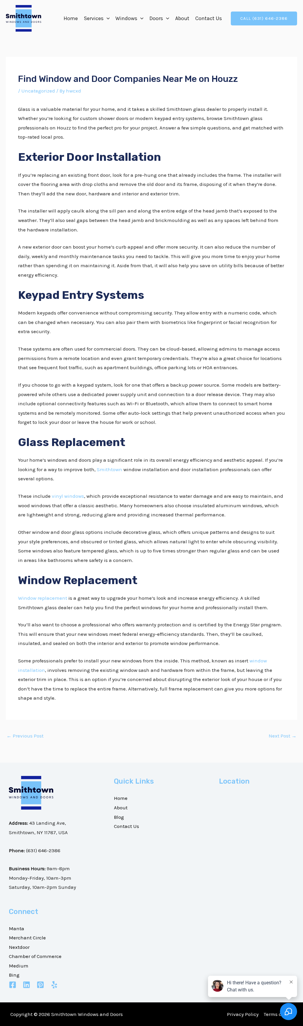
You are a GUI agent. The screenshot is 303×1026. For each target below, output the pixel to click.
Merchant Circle (27, 938)
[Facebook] (12, 984)
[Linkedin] (26, 984)
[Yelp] (54, 984)
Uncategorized (38, 91)
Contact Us (208, 18)
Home (71, 18)
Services (94, 18)
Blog (119, 817)
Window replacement (42, 598)
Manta (16, 928)
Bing (14, 975)
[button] (107, 18)
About (182, 18)
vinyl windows (68, 496)
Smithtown (109, 469)
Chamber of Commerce (35, 956)
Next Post (282, 736)
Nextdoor (19, 947)
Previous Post (25, 736)
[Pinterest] (40, 984)
